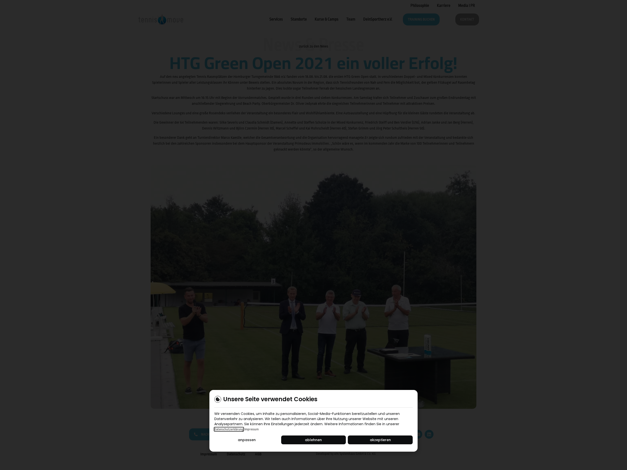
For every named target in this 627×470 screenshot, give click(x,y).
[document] (313, 235)
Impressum (251, 429)
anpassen (247, 439)
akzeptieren (380, 439)
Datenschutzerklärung (228, 429)
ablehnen (313, 439)
